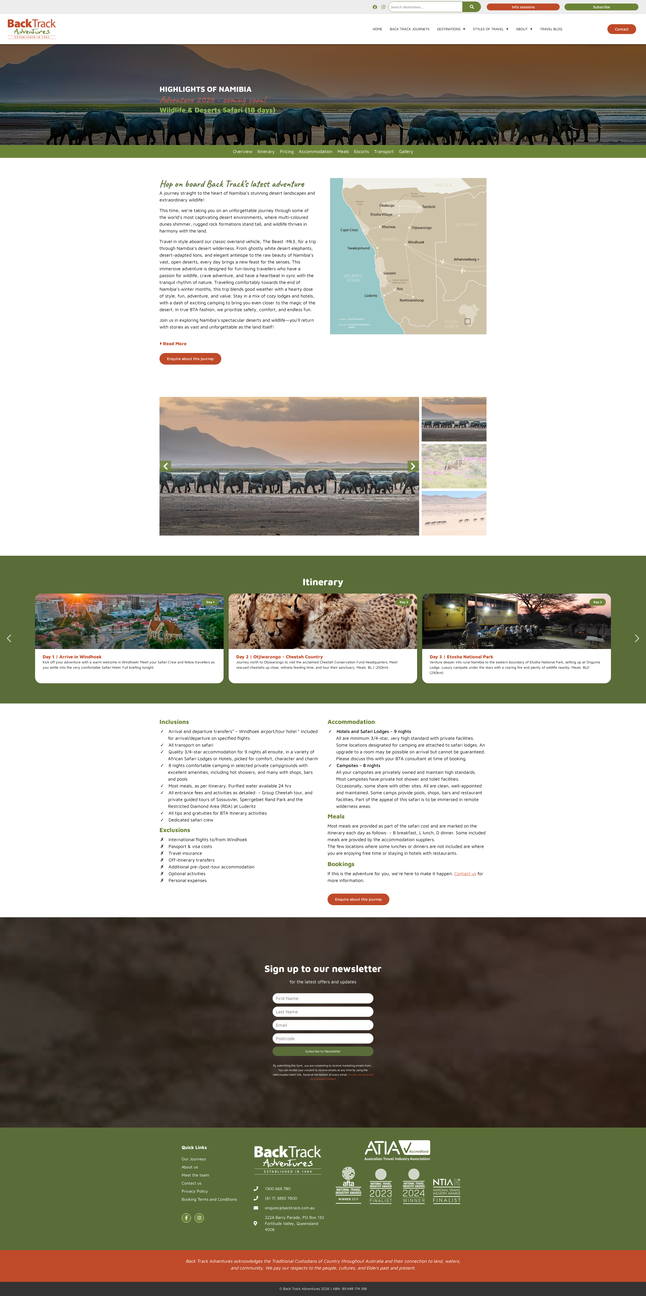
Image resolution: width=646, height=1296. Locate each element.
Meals (343, 151)
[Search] (471, 7)
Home (377, 29)
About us (190, 1167)
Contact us (465, 873)
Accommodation (315, 151)
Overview (242, 151)
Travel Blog (551, 29)
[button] (413, 466)
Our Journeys (194, 1159)
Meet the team (195, 1175)
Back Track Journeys (409, 29)
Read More (174, 343)
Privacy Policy (195, 1191)
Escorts (361, 151)
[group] (289, 466)
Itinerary (266, 151)
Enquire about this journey (190, 359)
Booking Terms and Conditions (209, 1199)
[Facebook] (374, 7)
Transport (384, 151)
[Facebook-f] (186, 1218)
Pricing (287, 151)
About (522, 29)
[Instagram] (383, 7)
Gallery (406, 151)
